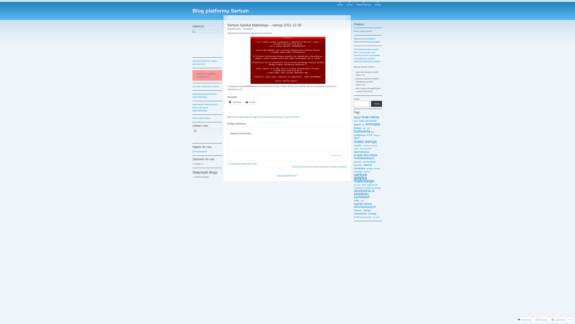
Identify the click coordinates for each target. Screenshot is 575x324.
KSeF (369, 135)
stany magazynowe (370, 185)
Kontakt (378, 5)
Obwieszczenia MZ (370, 146)
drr (363, 125)
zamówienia (360, 213)
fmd (368, 128)
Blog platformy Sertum (220, 11)
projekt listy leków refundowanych (365, 157)
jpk (372, 132)
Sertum (350, 5)
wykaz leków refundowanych (365, 205)
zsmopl (372, 213)
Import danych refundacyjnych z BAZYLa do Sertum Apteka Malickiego (205, 108)
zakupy (367, 210)
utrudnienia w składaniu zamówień (364, 194)
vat (362, 201)
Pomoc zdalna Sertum (201, 118)
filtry (364, 128)
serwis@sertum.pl (199, 152)
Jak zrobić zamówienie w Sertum (205, 87)
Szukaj (356, 99)
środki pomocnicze (363, 217)
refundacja (358, 172)
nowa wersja (365, 141)
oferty (356, 149)
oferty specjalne (366, 149)
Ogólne (340, 5)
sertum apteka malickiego (273, 117)
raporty (367, 164)
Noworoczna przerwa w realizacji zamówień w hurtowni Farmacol (319, 167)
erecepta (372, 124)
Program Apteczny (363, 5)
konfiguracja (360, 135)
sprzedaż (357, 185)
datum (357, 124)
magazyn (377, 135)
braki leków (370, 117)
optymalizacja (361, 151)
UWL (356, 200)
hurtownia (362, 131)
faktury (358, 127)
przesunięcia (369, 161)
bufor (356, 121)
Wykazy (358, 210)
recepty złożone (373, 168)
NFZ (357, 138)
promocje (358, 162)
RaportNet (358, 165)
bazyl (259, 117)
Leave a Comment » (292, 117)
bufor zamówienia (367, 121)
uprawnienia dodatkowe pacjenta (367, 188)
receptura (359, 168)
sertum (367, 171)
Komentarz (336, 155)
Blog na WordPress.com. (287, 176)
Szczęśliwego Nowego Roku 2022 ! (243, 164)
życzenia (376, 217)
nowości (358, 145)
